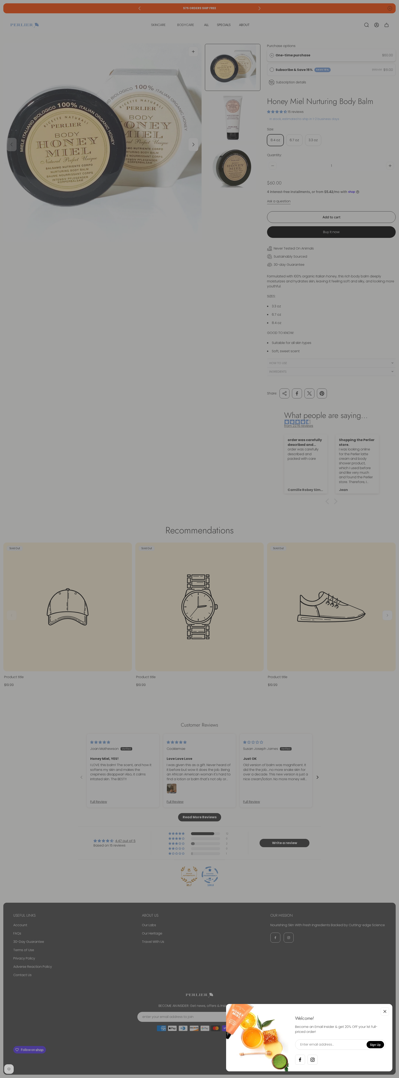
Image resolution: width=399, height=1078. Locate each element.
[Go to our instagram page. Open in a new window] (313, 1060)
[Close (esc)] (385, 1011)
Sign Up (375, 1044)
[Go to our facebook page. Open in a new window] (300, 1060)
